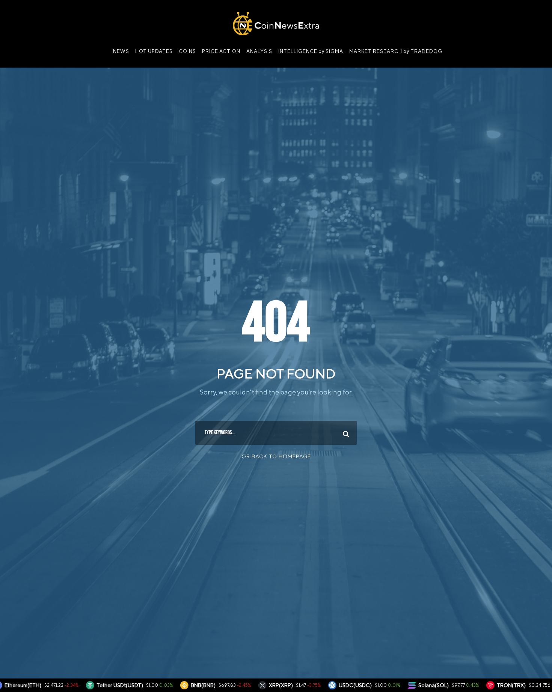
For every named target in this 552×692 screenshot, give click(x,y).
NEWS (121, 51)
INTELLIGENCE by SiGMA (310, 51)
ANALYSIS (259, 51)
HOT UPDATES (154, 51)
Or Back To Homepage (276, 456)
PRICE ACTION (221, 51)
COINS (187, 51)
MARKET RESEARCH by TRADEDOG (395, 51)
